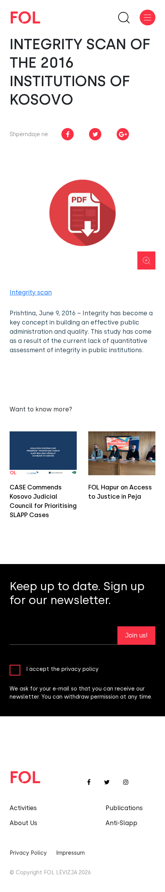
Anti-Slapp (121, 823)
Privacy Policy (28, 853)
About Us (23, 823)
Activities (23, 808)
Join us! (136, 635)
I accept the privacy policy (62, 669)
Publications (124, 808)
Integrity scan (31, 292)
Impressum (70, 853)
